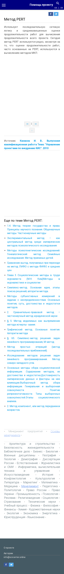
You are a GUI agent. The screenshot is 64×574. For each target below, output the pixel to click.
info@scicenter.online (14, 557)
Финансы (10, 509)
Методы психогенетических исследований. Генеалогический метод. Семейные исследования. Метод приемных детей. (33, 254)
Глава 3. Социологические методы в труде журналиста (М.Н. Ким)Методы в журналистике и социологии (33, 279)
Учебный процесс (15, 505)
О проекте (9, 548)
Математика (49, 482)
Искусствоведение (17, 474)
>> (61, 7)
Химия (22, 509)
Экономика (30, 513)
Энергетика (49, 513)
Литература (11, 482)
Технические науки (42, 501)
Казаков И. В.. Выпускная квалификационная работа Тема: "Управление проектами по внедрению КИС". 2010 (32, 144)
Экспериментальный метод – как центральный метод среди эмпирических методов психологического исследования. (33, 242)
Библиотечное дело (17, 451)
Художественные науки (44, 509)
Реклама (9, 497)
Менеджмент (30, 486)
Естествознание (27, 463)
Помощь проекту (41, 4)
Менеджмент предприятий (25, 431)
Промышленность (28, 494)
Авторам (8, 553)
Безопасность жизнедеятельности (29, 447)
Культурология (45, 478)
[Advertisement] (32, 88)
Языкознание (35, 517)
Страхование (12, 501)
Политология (12, 490)
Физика (35, 505)
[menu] (3, 5)
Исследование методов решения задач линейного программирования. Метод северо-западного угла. (33, 359)
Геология (10, 459)
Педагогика (50, 486)
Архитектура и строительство (32, 443)
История (47, 474)
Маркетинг (30, 482)
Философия (50, 505)
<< (55, 7)
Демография (29, 459)
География (49, 455)
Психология (50, 494)
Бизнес (38, 451)
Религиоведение (29, 497)
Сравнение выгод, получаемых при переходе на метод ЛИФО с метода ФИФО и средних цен (33, 266)
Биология (52, 451)
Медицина (11, 486)
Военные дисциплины (19, 455)
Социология (50, 497)
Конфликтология (15, 478)
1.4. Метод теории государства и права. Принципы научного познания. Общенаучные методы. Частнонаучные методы (33, 229)
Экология (13, 513)
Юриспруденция (14, 517)
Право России (36, 490)
